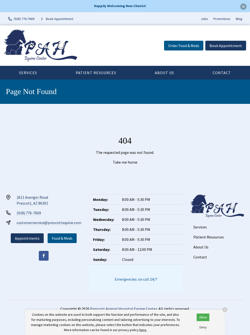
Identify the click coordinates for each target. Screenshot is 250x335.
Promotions (221, 19)
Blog (239, 19)
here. (143, 330)
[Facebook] (44, 256)
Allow (203, 317)
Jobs (204, 19)
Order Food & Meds (183, 45)
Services (28, 72)
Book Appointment (225, 45)
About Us (164, 72)
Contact (222, 72)
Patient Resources (96, 72)
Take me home (125, 162)
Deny (203, 327)
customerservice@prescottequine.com (49, 222)
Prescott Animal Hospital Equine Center (123, 308)
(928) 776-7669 (29, 212)
